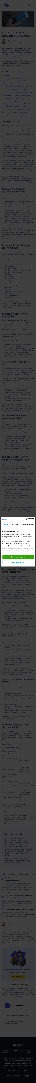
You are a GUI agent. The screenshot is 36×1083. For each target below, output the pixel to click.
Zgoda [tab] (5, 524)
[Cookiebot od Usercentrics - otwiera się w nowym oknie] (25, 519)
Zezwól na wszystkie (18, 557)
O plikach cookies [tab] (28, 524)
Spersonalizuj (17, 562)
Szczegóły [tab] (15, 524)
